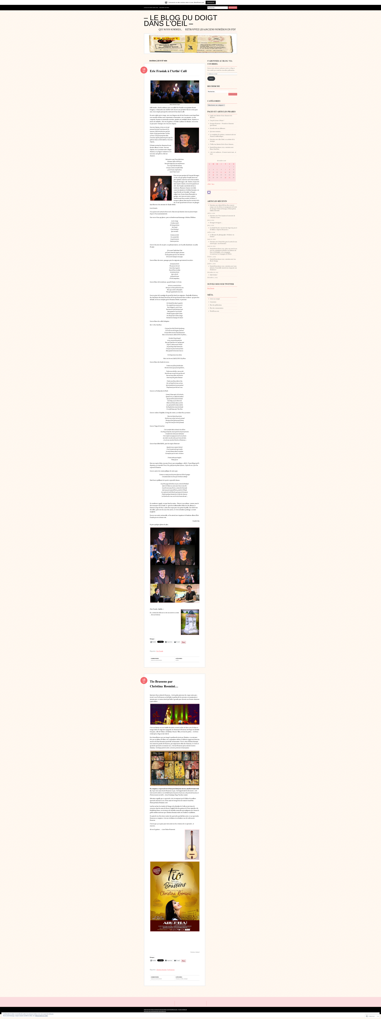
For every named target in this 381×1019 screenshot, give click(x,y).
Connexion (213, 302)
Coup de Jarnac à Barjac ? (217, 120)
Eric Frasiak (159, 651)
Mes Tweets (210, 288)
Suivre (211, 78)
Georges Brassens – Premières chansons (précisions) (222, 124)
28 (225, 177)
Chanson (178, 979)
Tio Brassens (171, 970)
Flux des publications (216, 305)
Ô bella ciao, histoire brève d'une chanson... (222, 144)
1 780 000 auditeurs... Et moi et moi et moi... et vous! (223, 153)
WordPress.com (214, 311)
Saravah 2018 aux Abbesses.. (218, 128)
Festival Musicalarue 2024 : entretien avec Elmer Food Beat (222, 148)
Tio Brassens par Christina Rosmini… (164, 683)
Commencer (210, 2)
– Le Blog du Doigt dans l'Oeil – (180, 20)
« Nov (209, 184)
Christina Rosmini (161, 970)
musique (186, 979)
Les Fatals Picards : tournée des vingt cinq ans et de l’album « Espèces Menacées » (223, 229)
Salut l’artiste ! (214, 275)
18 (213, 175)
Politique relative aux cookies (41, 1016)
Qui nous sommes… (170, 29)
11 (213, 172)
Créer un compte (215, 299)
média (177, 660)
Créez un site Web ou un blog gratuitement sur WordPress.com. (161, 1009)
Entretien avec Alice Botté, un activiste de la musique (222, 140)
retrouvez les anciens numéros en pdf (210, 29)
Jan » (213, 184)
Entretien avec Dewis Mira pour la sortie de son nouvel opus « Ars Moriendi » (223, 242)
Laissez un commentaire (156, 660)
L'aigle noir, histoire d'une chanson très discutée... (221, 116)
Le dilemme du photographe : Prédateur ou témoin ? (222, 236)
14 (225, 172)
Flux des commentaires (216, 308)
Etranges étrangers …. (216, 223)
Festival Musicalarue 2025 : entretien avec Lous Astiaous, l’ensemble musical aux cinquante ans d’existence (223, 268)
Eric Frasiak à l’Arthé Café (168, 71)
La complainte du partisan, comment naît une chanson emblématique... (223, 135)
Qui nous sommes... (215, 131)
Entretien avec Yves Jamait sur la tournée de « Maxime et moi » (222, 216)
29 (229, 177)
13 (221, 172)
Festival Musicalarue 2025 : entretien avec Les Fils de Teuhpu (223, 260)
